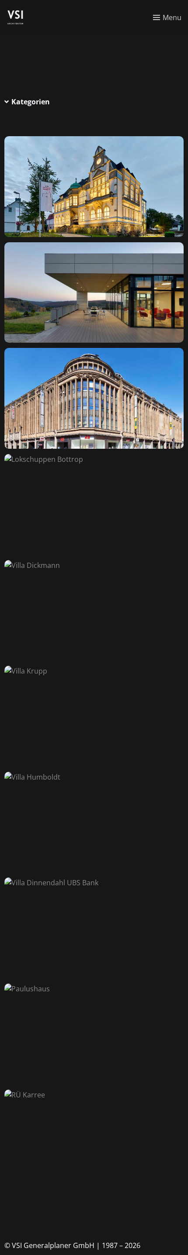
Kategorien (30, 102)
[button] (94, 102)
